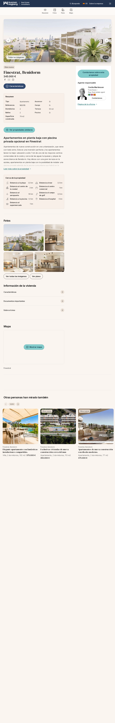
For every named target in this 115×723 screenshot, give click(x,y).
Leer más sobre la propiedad (16, 169)
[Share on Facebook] (5, 79)
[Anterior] (6, 404)
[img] (89, 95)
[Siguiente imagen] (107, 41)
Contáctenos (97, 98)
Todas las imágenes (16, 57)
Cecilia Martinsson (96, 87)
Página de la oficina (86, 104)
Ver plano (36, 276)
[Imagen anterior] (8, 41)
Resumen (45, 13)
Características (16, 86)
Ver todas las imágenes (16, 276)
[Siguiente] (18, 404)
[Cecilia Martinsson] (82, 93)
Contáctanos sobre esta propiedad (93, 73)
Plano (63, 13)
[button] (34, 248)
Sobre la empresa (96, 3)
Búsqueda (76, 3)
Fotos (55, 13)
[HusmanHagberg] (17, 3)
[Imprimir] (13, 79)
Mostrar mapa (36, 347)
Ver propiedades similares (21, 130)
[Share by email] (9, 79)
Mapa (71, 13)
